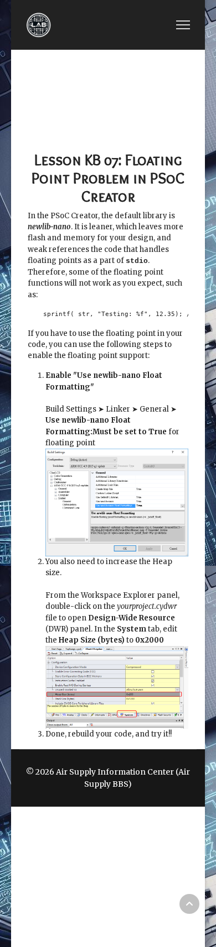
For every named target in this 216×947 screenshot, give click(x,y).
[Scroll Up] (189, 904)
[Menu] (183, 25)
